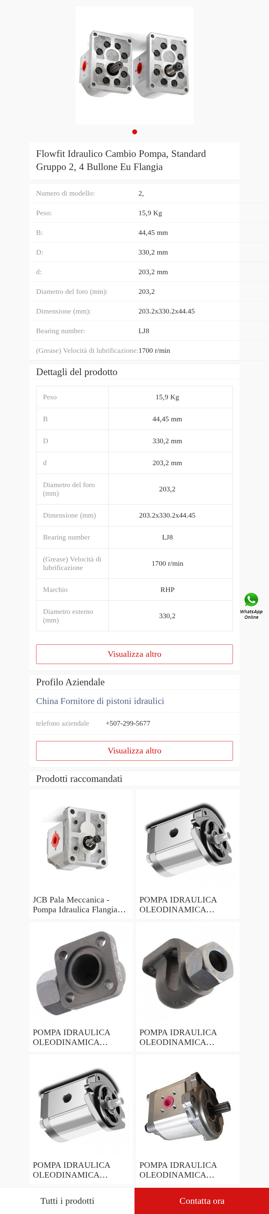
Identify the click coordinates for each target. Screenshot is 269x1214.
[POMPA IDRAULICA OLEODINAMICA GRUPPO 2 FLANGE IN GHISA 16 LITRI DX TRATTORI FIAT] (81, 1022)
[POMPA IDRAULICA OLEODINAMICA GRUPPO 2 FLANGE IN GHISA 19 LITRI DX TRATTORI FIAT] (187, 890)
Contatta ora (201, 1201)
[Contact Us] (251, 607)
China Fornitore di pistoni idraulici (100, 701)
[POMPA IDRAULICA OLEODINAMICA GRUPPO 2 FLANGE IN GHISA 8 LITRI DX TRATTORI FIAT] (187, 1155)
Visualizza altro (134, 654)
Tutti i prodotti (67, 1201)
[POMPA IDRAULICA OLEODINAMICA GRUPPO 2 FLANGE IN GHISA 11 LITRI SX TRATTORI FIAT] (81, 1155)
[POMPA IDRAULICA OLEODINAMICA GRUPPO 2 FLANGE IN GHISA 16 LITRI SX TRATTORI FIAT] (187, 1022)
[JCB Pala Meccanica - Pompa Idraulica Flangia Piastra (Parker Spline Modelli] (81, 890)
